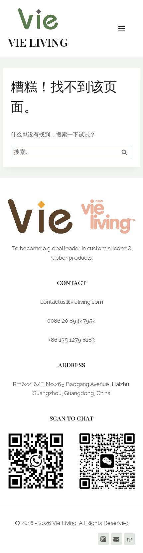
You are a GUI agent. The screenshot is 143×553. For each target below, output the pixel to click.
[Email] (116, 539)
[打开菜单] (124, 28)
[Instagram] (103, 539)
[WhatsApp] (129, 539)
